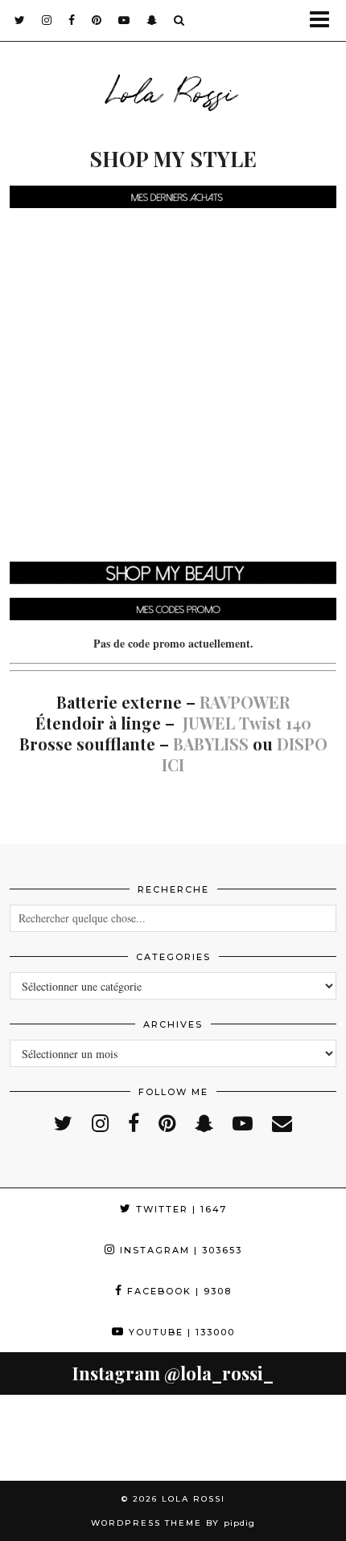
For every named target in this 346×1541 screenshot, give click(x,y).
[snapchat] (152, 20)
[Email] (282, 1123)
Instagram (179, 1250)
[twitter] (20, 20)
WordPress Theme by (173, 1523)
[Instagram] (43, 1438)
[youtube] (124, 20)
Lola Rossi (173, 90)
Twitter (179, 1209)
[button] (325, 20)
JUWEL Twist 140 (247, 723)
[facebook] (72, 20)
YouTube (180, 1332)
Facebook (177, 1291)
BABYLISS (211, 743)
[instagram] (47, 20)
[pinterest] (97, 20)
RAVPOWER (245, 702)
